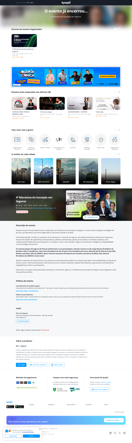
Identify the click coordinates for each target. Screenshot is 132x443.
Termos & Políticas (28, 432)
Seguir (23, 365)
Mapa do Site (53, 428)
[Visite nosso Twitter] (120, 433)
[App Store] (10, 406)
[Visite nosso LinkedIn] (110, 433)
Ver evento (66, 22)
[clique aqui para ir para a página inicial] (66, 3)
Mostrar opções (120, 412)
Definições (13, 436)
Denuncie (45, 330)
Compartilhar (92, 217)
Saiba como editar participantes (26, 299)
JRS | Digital (30, 2)
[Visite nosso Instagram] (115, 433)
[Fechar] (40, 429)
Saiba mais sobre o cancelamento (27, 291)
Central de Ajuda (105, 382)
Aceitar (31, 436)
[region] (22, 433)
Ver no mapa (23, 321)
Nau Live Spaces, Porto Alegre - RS (44, 208)
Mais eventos (58, 365)
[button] (8, 431)
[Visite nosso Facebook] (124, 433)
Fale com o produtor (39, 365)
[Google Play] (19, 406)
